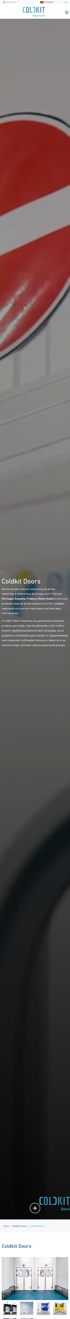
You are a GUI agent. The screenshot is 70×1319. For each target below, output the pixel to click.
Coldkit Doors (19, 1226)
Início (6, 1226)
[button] (58, 12)
